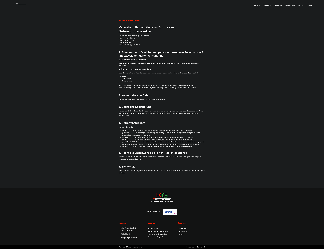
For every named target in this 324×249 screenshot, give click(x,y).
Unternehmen (267, 5)
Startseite (257, 5)
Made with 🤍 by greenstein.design (130, 247)
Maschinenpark (290, 5)
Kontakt (309, 5)
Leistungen (278, 5)
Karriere (300, 5)
